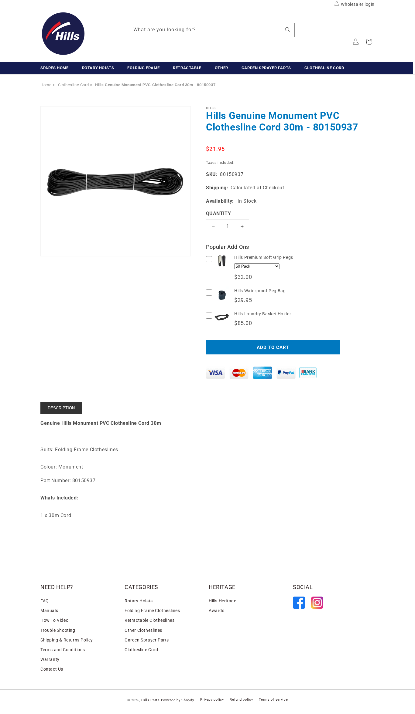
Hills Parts (150, 700)
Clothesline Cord (141, 649)
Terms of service (273, 700)
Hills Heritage (222, 600)
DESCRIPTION (61, 408)
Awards (217, 610)
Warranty (50, 659)
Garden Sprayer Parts (147, 640)
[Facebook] (300, 607)
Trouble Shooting (57, 630)
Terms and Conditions (62, 649)
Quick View (222, 267)
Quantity (218, 213)
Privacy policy (212, 700)
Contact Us (51, 669)
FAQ (44, 600)
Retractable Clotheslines (149, 620)
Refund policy (241, 700)
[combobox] (210, 30)
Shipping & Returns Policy (66, 640)
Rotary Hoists (139, 600)
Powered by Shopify (177, 700)
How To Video (54, 620)
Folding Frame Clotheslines (152, 610)
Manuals (49, 610)
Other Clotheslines (143, 630)
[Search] (287, 29)
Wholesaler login (358, 4)
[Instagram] (317, 607)
